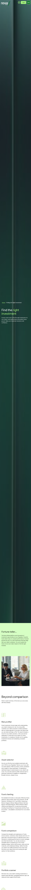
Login (23, 2)
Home (3, 302)
